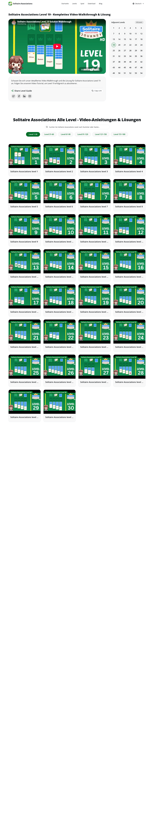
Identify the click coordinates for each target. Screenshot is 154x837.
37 (114, 62)
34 (130, 56)
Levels (74, 3)
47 (136, 67)
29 (136, 50)
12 (141, 33)
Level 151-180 (119, 134)
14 (119, 39)
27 (125, 50)
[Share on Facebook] (19, 96)
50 (119, 73)
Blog (100, 3)
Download (91, 3)
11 (136, 33)
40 (130, 62)
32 (119, 56)
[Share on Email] (30, 96)
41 (136, 62)
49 (114, 73)
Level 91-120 (82, 134)
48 (141, 67)
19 (114, 45)
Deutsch (138, 3)
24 (141, 45)
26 (119, 50)
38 (119, 62)
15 (125, 39)
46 (130, 67)
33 (125, 56)
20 (119, 45)
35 (136, 56)
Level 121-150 (101, 134)
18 (141, 39)
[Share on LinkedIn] (24, 96)
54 (141, 73)
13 (114, 39)
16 (130, 39)
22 (130, 45)
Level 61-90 (65, 134)
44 (119, 67)
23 (136, 45)
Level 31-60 (49, 134)
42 (141, 62)
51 (125, 73)
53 (136, 73)
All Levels (139, 22)
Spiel (82, 3)
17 (136, 39)
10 (130, 33)
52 (130, 73)
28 (130, 50)
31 (114, 56)
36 (141, 56)
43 (114, 67)
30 (141, 50)
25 (114, 50)
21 (125, 45)
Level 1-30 (33, 134)
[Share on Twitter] (13, 96)
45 (125, 67)
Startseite (65, 3)
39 (125, 62)
